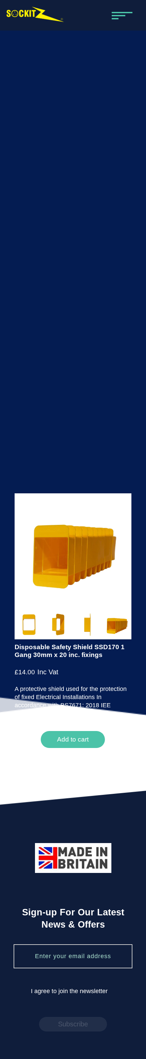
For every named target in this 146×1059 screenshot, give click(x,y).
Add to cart (73, 739)
